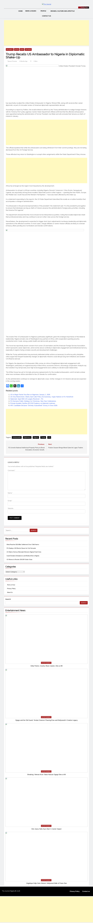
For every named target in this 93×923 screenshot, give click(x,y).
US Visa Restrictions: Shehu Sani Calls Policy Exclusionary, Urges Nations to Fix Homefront (41, 397)
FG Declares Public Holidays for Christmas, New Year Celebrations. (33, 401)
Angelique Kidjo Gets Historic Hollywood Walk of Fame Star (46, 883)
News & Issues (30, 11)
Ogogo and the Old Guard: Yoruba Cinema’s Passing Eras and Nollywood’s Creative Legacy (46, 720)
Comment (11, 470)
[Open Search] (88, 13)
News (22, 49)
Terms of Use (11, 585)
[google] (12, 4)
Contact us (46, 16)
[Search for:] (17, 531)
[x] (9, 4)
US (49, 437)
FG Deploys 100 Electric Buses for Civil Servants (21, 548)
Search (8, 599)
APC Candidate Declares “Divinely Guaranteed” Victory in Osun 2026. (34, 405)
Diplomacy (9, 49)
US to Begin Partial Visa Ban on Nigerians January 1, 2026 (30, 394)
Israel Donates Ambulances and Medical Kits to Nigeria (23, 556)
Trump (43, 437)
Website (10, 508)
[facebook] (5, 4)
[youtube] (14, 4)
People (43, 11)
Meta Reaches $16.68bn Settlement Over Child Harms (23, 544)
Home (20, 11)
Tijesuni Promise (12, 61)
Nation (17, 49)
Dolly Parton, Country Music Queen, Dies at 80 (46, 666)
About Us (10, 592)
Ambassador (17, 437)
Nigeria (36, 437)
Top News (28, 49)
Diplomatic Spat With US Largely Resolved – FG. (27, 399)
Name (10, 493)
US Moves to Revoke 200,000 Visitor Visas (19, 559)
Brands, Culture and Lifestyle (63, 11)
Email (10, 501)
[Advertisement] (46, 33)
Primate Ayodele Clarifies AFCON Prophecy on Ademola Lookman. (32, 403)
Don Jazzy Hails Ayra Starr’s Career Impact (46, 829)
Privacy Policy (11, 588)
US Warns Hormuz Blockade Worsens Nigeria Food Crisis (24, 552)
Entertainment (46, 663)
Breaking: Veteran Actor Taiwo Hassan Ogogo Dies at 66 (46, 774)
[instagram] (7, 4)
